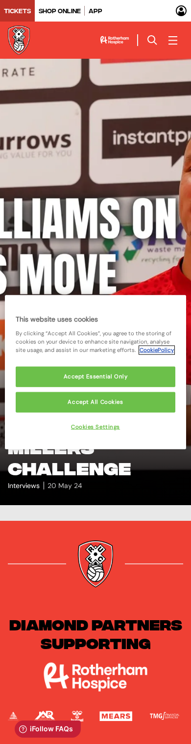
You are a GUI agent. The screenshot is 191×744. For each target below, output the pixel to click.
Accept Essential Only (96, 376)
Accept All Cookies (95, 401)
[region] (96, 372)
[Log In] (181, 11)
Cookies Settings (95, 426)
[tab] (17, 11)
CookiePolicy (157, 349)
